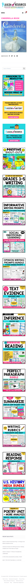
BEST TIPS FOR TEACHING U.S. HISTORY (12, 560)
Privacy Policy (21, 578)
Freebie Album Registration (18, 582)
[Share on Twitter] (12, 56)
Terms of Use (5, 578)
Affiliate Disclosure (19, 580)
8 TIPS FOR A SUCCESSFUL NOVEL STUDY (12, 556)
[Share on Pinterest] (17, 56)
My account (6, 582)
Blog (11, 582)
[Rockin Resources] (14, 5)
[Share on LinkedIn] (14, 56)
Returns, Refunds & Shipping (9, 580)
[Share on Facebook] (9, 56)
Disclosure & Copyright (13, 578)
